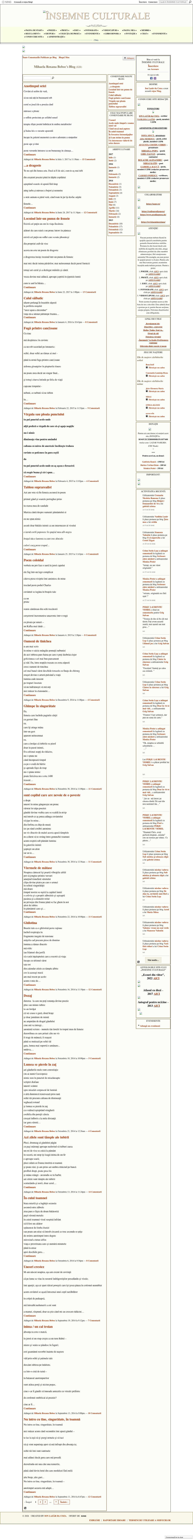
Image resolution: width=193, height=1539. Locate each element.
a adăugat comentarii (151, 785)
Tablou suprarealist (38, 487)
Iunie (111, 160)
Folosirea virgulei (153, 336)
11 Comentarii (95, 788)
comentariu (148, 612)
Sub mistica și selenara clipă (155, 856)
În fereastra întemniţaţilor (121, 134)
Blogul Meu (64, 57)
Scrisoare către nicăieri (154, 557)
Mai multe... (153, 960)
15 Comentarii (88, 159)
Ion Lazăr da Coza (153, 88)
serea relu (150, 413)
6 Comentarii (93, 481)
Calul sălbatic (33, 298)
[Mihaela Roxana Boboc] (27, 72)
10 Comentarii (94, 1413)
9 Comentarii (94, 408)
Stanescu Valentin (155, 930)
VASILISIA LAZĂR (146, 119)
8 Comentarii (91, 322)
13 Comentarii (89, 292)
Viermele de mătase (38, 867)
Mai (110, 204)
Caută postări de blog (53, 78)
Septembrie (114, 192)
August (112, 195)
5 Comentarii (95, 1058)
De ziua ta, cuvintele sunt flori (155, 892)
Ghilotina (30, 922)
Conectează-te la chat (174, 1537)
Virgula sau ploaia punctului (44, 414)
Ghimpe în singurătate (40, 705)
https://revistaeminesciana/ (153, 221)
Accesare (155, 69)
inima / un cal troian (38, 1326)
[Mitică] (140, 401)
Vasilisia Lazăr (161, 516)
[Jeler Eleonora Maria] (140, 392)
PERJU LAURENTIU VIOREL (152, 608)
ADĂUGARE (154, 274)
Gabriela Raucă (149, 461)
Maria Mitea (152, 912)
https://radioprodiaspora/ (153, 211)
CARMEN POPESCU (148, 175)
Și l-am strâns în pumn (119, 137)
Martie (112, 210)
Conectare (152, 2)
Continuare (30, 154)
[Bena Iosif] (140, 369)
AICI (156, 271)
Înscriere (143, 2)
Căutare (190, 2)
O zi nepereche (153, 537)
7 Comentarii (94, 1320)
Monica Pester (149, 468)
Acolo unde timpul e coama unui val (121, 124)
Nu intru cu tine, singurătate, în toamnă (52, 1419)
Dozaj (28, 995)
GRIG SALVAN (148, 154)
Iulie (111, 157)
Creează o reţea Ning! (23, 2)
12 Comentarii (90, 212)
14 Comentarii (95, 1191)
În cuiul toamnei (35, 1197)
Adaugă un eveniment (150, 1025)
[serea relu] (140, 417)
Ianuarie (112, 167)
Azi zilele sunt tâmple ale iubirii (46, 1137)
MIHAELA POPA (149, 150)
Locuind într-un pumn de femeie (47, 218)
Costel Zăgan (149, 540)
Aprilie (112, 207)
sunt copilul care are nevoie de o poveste (52, 794)
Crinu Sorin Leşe (150, 550)
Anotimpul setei (35, 85)
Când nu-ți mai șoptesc (119, 128)
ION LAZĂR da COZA (149, 115)
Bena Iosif (150, 364)
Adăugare (130, 58)
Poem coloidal (34, 559)
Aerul (166, 909)
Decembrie (113, 183)
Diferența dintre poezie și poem (153, 346)
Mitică (148, 396)
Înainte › (64, 1502)
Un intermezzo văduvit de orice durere (120, 142)
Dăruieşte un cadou (157, 367)
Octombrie (114, 189)
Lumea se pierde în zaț (40, 1064)
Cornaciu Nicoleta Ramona (153, 497)
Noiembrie (113, 186)
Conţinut (25, 1508)
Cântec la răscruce (151, 687)
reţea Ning (156, 91)
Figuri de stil (153, 333)
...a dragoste (32, 165)
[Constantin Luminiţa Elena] (140, 377)
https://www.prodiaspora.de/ (153, 214)
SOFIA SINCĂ (147, 135)
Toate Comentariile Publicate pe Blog (39, 57)
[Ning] (6, 2)
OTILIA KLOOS (153, 405)
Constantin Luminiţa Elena (157, 372)
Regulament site (153, 323)
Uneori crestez (34, 1266)
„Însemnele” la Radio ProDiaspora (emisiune (153, 341)
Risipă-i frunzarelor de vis (153, 502)
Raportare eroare (114, 1520)
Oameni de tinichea (37, 641)
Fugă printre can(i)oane (40, 328)
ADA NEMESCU (147, 138)
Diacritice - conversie (153, 326)
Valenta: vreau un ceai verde (156, 927)
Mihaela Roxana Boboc (44, 159)
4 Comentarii (94, 699)
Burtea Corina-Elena (150, 465)
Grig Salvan (163, 643)
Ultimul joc (148, 643)
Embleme (94, 1520)
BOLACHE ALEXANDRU (150, 160)
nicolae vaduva (161, 869)
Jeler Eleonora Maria (154, 388)
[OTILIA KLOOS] (140, 409)
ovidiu (154, 522)
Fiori (159, 823)
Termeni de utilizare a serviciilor (150, 1520)
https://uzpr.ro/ (153, 203)
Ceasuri (112, 120)
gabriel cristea (149, 506)
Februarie (113, 174)
